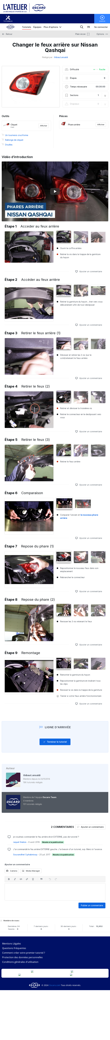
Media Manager (32, 871)
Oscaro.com (54, 985)
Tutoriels (7, 21)
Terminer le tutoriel (56, 742)
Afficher (43, 126)
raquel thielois (19, 842)
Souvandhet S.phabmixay (25, 854)
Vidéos (102, 21)
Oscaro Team (49, 797)
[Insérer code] (21, 879)
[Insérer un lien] (27, 879)
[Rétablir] (56, 879)
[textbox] (55, 891)
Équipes (37, 27)
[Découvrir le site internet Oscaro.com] (38, 12)
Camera (13, 871)
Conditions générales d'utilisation (20, 961)
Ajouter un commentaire (90, 271)
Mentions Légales (11, 943)
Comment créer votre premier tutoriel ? (23, 952)
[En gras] (9, 879)
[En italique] (15, 879)
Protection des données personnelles (22, 957)
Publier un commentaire (92, 905)
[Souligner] (33, 879)
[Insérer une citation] (41, 879)
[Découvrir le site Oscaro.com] (34, 985)
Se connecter (101, 27)
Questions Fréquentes (14, 948)
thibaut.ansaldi (61, 57)
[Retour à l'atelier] (16, 12)
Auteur (10, 768)
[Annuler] (50, 879)
